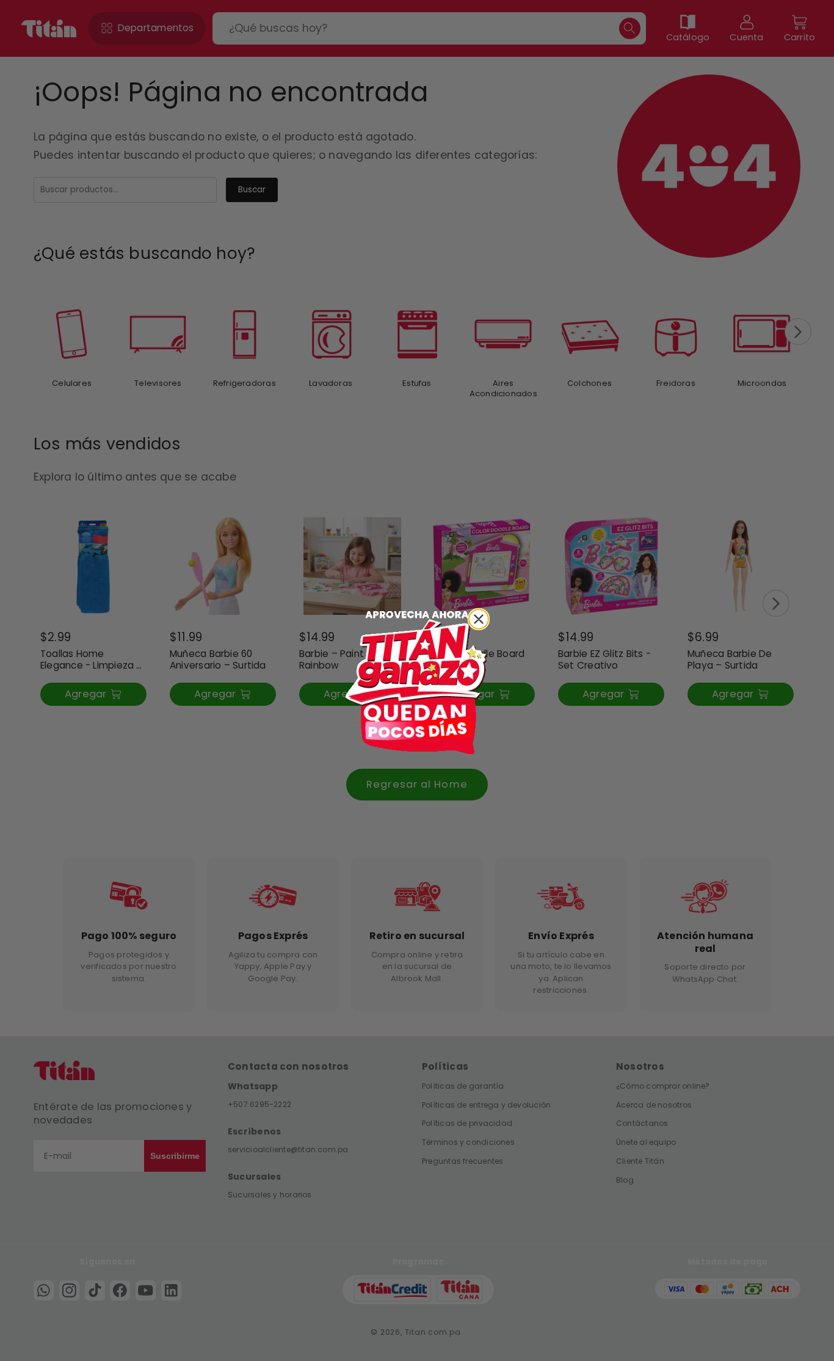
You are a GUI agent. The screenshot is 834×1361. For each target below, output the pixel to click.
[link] (417, 680)
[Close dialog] (478, 619)
